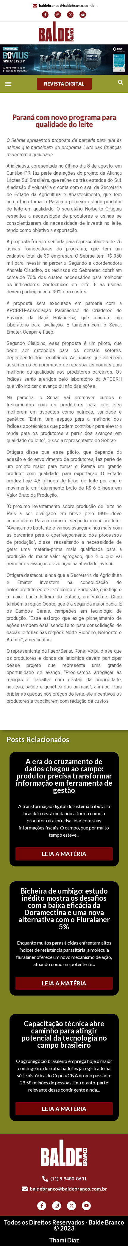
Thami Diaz (64, 1240)
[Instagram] (57, 14)
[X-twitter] (70, 14)
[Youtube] (82, 14)
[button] (120, 82)
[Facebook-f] (45, 14)
